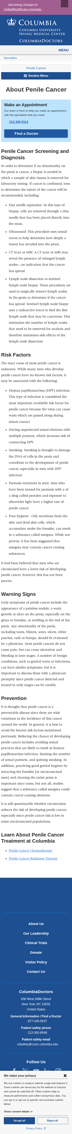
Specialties (10, 57)
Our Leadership (36, 933)
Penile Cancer (36, 68)
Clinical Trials (36, 943)
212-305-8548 (37, 1032)
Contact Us (36, 972)
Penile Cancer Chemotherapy (30, 851)
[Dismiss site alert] (64, 3)
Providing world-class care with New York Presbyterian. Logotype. (38, 902)
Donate (36, 952)
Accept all (19, 1120)
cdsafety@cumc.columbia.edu (37, 1044)
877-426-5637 (37, 1021)
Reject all (52, 1120)
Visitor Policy (36, 962)
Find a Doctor (26, 134)
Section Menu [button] (37, 75)
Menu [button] (64, 50)
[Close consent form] (65, 1075)
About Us (36, 924)
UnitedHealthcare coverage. (23, 9)
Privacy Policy (34, 1128)
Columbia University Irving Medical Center (36, 889)
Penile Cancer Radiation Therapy (33, 859)
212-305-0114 (18, 122)
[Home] (36, 30)
